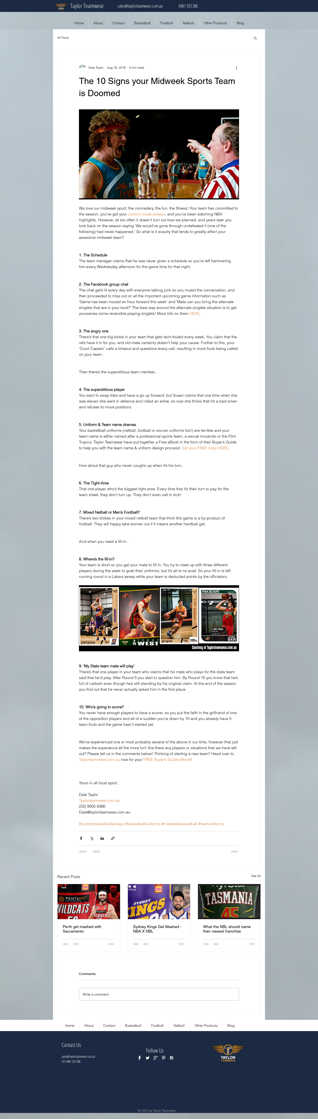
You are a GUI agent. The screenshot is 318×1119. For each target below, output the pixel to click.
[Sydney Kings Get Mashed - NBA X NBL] (159, 901)
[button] (255, 38)
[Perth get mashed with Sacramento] (89, 901)
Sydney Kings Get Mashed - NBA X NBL (157, 928)
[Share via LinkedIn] (102, 838)
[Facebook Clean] (139, 1058)
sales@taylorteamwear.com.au (140, 6)
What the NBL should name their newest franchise (227, 928)
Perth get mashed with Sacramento (82, 928)
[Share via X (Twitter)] (92, 838)
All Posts (63, 38)
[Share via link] (113, 838)
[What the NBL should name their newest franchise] (229, 901)
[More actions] (236, 67)
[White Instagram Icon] (171, 1058)
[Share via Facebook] (81, 838)
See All (256, 876)
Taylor (76, 6)
